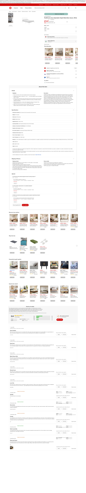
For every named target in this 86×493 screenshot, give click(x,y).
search (65, 7)
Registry (17, 2)
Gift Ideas (37, 1)
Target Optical (51, 1)
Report (33, 180)
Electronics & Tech (13, 1)
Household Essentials (55, 0)
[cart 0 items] (76, 8)
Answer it (15, 183)
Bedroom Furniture (25, 11)
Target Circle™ (41, 4)
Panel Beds (34, 11)
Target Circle (25, 2)
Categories (16, 7)
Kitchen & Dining (38, 0)
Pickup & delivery (28, 7)
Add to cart (47, 63)
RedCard (21, 2)
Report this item (46, 44)
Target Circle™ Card (48, 4)
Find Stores (29, 2)
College (13, 0)
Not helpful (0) (29, 180)
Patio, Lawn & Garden (45, 0)
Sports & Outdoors (72, 0)
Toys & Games (7, 1)
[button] (47, 19)
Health (78, 0)
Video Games (19, 1)
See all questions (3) (16, 205)
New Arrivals (62, 1)
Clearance (58, 1)
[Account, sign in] (71, 8)
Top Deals (74, 1)
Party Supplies (32, 1)
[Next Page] (76, 27)
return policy (48, 165)
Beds (30, 11)
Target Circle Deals (79, 1)
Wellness (80, 0)
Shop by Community (45, 1)
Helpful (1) (25, 180)
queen (45, 27)
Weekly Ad (70, 4)
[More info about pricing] (67, 22)
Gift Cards (40, 1)
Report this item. (38, 154)
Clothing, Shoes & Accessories (24, 0)
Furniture (19, 11)
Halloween (17, 0)
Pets (76, 0)
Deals (55, 1)
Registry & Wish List (64, 4)
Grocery (50, 0)
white (45, 30)
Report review (74, 334)
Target (10, 11)
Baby (60, 0)
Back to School (9, 0)
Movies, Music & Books (26, 1)
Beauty (62, 0)
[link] (47, 19)
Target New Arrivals (3, 0)
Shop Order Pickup (4, 2)
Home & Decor (32, 0)
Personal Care (66, 0)
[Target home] (10, 8)
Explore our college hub (59, 13)
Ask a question (25, 205)
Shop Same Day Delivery (12, 2)
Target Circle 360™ (56, 4)
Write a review (59, 319)
